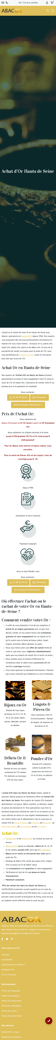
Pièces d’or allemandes (11, 1006)
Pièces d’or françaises (11, 991)
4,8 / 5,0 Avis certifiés (28, 3)
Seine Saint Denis (9, 827)
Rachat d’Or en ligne (10, 1032)
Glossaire (6, 955)
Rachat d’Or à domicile (11, 1037)
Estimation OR (8, 970)
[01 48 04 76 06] (48, 1020)
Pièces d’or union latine (12, 1016)
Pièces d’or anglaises (11, 996)
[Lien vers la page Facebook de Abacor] (2, 939)
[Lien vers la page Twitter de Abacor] (7, 939)
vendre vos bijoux (26, 355)
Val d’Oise (41, 827)
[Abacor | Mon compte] (47, 3)
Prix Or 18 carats (9, 975)
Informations (7, 960)
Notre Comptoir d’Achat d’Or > (28, 405)
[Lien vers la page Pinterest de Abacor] (12, 939)
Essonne (47, 823)
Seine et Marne (20, 823)
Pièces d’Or (11, 839)
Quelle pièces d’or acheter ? (13, 965)
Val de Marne (25, 827)
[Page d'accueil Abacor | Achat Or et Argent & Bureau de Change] (12, 11)
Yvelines (35, 823)
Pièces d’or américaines (12, 1001)
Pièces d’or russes (9, 1011)
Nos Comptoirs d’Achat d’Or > (28, 590)
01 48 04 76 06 (20, 397)
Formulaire (41, 397)
